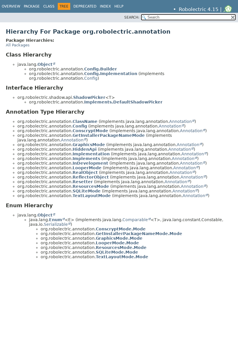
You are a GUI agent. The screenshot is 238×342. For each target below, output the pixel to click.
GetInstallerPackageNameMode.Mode (139, 233)
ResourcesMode (91, 186)
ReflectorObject (91, 177)
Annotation (180, 121)
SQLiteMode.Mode (117, 252)
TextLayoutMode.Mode (122, 256)
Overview (11, 6)
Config (91, 78)
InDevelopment (90, 163)
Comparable (135, 219)
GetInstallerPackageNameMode (109, 135)
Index (105, 6)
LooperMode (87, 167)
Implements (86, 158)
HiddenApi (85, 149)
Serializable (56, 224)
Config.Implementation (110, 73)
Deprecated (84, 6)
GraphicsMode (89, 144)
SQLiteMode (87, 191)
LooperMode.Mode (117, 243)
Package (32, 6)
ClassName (85, 121)
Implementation (91, 154)
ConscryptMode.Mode (121, 229)
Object (45, 64)
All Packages (18, 45)
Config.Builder (100, 69)
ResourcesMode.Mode (121, 247)
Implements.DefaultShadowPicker (123, 102)
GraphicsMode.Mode (119, 238)
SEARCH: (131, 17)
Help (118, 6)
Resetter (83, 181)
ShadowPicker (89, 97)
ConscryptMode (90, 130)
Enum (55, 219)
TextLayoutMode (92, 195)
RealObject (85, 172)
